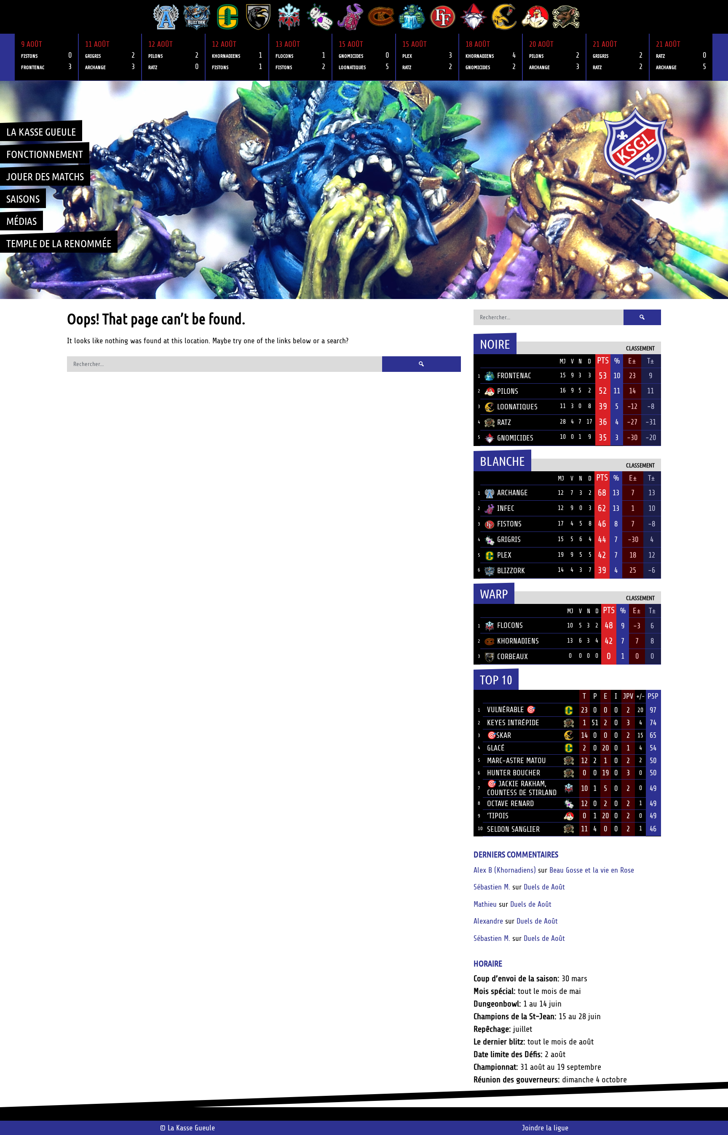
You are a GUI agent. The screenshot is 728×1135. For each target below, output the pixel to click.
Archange (512, 493)
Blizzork (511, 570)
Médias (21, 220)
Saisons (23, 198)
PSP (653, 696)
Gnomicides (515, 438)
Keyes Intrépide (513, 722)
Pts (603, 360)
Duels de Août (544, 887)
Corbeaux (512, 656)
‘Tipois (498, 816)
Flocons (510, 625)
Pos (477, 361)
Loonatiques (517, 407)
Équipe (495, 361)
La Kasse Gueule (41, 131)
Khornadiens (518, 641)
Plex (504, 555)
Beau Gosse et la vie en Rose (591, 870)
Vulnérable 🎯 (511, 709)
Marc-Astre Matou (516, 760)
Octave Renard (510, 803)
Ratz (504, 422)
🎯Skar (499, 735)
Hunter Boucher (513, 773)
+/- (640, 696)
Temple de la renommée (58, 243)
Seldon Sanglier (513, 829)
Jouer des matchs (45, 176)
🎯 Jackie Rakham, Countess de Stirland (522, 788)
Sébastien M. (492, 887)
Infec (505, 508)
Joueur (498, 696)
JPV (628, 696)
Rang (478, 696)
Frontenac (514, 375)
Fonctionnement (44, 153)
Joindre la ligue (545, 1128)
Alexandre (488, 921)
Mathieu (485, 904)
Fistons (509, 524)
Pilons (507, 391)
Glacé (496, 748)
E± (632, 361)
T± (650, 361)
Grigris (509, 539)
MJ (562, 361)
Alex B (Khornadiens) (505, 870)
